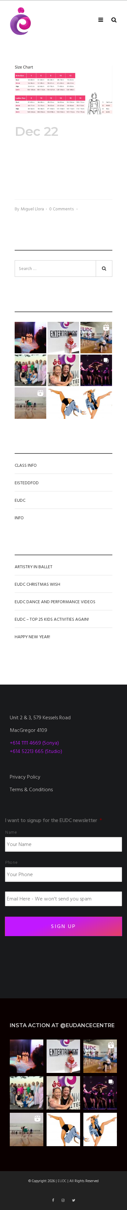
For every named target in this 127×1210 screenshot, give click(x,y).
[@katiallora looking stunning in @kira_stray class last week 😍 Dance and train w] (30, 403)
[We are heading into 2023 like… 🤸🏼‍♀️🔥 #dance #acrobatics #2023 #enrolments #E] (96, 337)
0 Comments (62, 209)
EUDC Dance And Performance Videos (55, 602)
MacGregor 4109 (28, 730)
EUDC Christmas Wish (37, 584)
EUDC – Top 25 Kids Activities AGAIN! (52, 619)
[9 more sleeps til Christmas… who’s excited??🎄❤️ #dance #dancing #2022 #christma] (63, 337)
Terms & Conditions (31, 789)
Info (19, 518)
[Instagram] (63, 1200)
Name (11, 832)
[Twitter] (73, 1200)
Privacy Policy (25, 777)
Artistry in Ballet (33, 567)
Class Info (26, 465)
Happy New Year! (32, 637)
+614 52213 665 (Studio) (36, 751)
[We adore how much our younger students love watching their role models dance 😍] (30, 337)
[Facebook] (53, 1200)
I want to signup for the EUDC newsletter (53, 820)
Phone (11, 862)
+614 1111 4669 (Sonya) (34, 742)
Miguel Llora (32, 209)
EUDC (20, 500)
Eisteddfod (27, 483)
